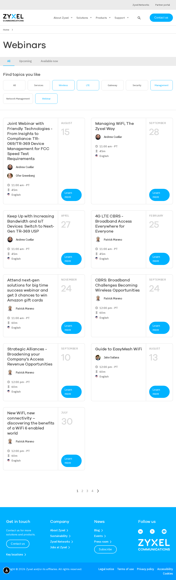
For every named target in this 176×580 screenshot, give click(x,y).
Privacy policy (145, 569)
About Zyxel (57, 530)
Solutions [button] (84, 17)
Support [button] (122, 17)
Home (6, 29)
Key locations (14, 554)
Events (98, 536)
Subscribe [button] (105, 549)
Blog (97, 530)
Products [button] (103, 17)
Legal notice (106, 569)
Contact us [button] (18, 543)
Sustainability (59, 536)
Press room (101, 541)
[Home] (13, 17)
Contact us (161, 17)
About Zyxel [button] (63, 17)
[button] (138, 17)
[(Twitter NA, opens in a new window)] (152, 532)
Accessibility (165, 569)
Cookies (168, 573)
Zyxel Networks (60, 541)
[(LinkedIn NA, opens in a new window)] (140, 532)
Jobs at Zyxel (58, 547)
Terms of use (125, 569)
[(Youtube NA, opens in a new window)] (164, 532)
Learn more (68, 194)
